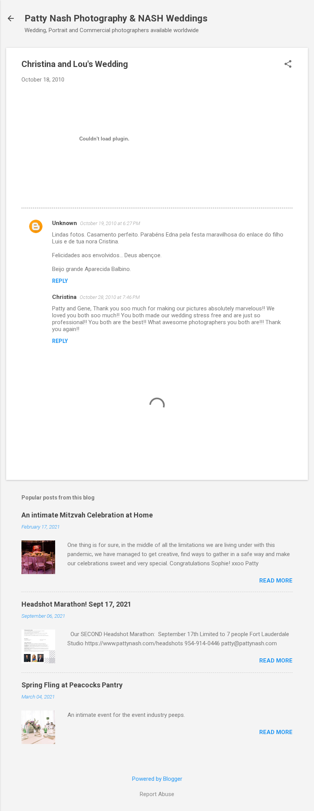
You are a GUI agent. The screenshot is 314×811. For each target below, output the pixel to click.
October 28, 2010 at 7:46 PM (110, 297)
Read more (276, 580)
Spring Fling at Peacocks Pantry (72, 685)
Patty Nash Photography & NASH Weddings (116, 18)
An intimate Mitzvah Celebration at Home (87, 515)
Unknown (64, 223)
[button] (288, 64)
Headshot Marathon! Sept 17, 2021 (76, 604)
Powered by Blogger (157, 778)
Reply (60, 281)
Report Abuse (157, 794)
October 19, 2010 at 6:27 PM (110, 223)
